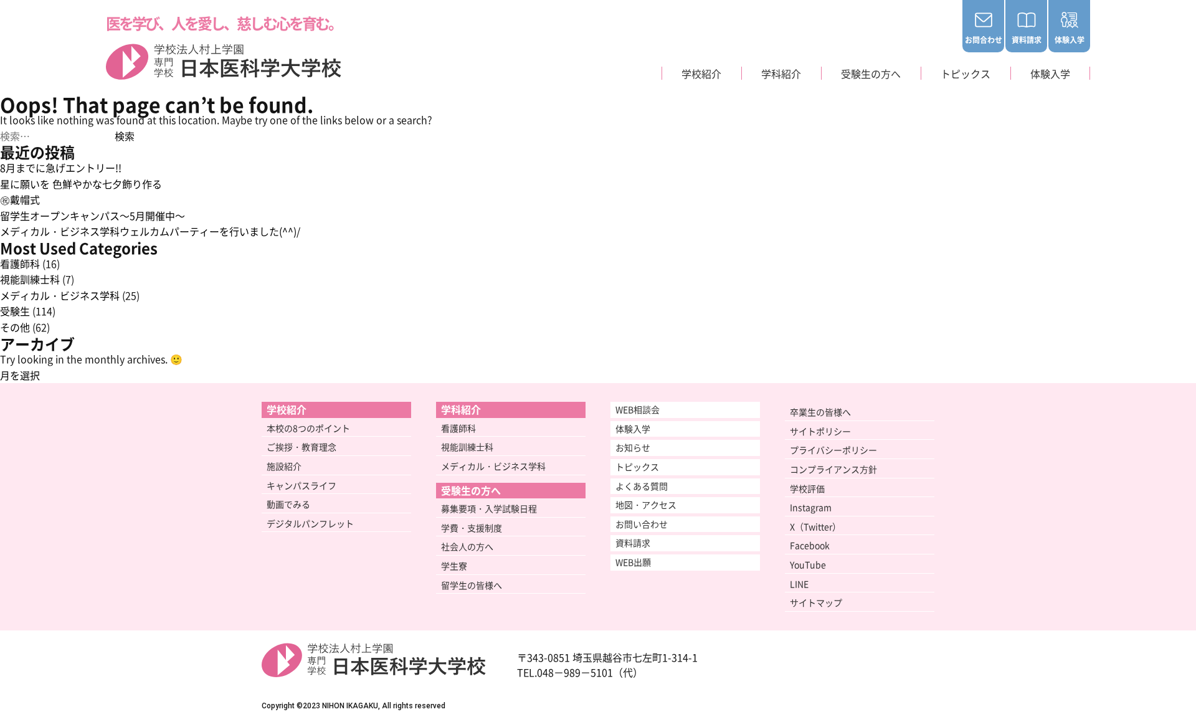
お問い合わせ (641, 524)
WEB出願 (633, 562)
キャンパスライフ (301, 485)
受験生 (15, 310)
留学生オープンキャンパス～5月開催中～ (92, 215)
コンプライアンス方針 (833, 469)
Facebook (810, 545)
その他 (15, 327)
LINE (799, 583)
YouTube (808, 564)
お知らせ (632, 447)
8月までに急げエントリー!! (60, 167)
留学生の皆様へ (471, 585)
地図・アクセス (645, 504)
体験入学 (1069, 39)
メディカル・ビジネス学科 (60, 295)
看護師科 (20, 263)
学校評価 (807, 488)
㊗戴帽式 (20, 199)
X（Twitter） (815, 526)
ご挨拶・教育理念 (301, 446)
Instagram (811, 507)
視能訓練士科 (30, 279)
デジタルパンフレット (310, 523)
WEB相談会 (637, 409)
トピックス (637, 466)
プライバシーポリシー (833, 450)
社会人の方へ (467, 546)
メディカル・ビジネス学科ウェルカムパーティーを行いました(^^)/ (150, 231)
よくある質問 (641, 486)
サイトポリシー (820, 431)
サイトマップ (816, 602)
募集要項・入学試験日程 (489, 508)
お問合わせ (983, 39)
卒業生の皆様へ (820, 412)
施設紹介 (284, 466)
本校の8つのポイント (308, 428)
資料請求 (1027, 39)
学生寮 (454, 565)
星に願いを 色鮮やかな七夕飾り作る (81, 183)
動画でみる (288, 504)
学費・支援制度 (471, 527)
